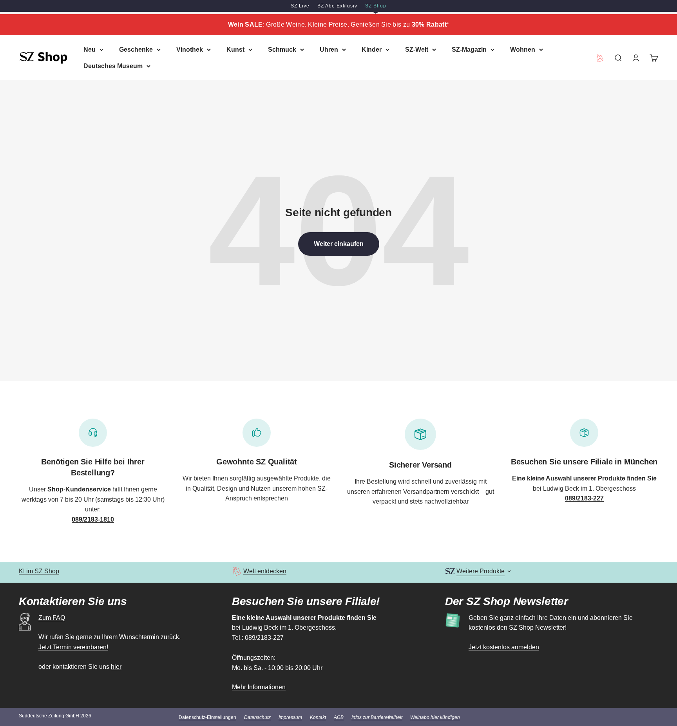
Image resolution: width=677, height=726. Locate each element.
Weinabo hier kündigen (435, 717)
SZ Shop (375, 6)
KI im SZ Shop (39, 571)
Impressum (290, 717)
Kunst (235, 49)
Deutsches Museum (113, 65)
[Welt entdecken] (237, 571)
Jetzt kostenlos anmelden (504, 647)
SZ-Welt (416, 49)
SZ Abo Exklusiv (337, 6)
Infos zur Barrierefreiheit (376, 717)
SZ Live (300, 6)
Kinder (372, 49)
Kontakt (318, 717)
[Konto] (636, 57)
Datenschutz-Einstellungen (207, 717)
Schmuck (282, 49)
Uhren (329, 49)
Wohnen (522, 49)
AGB (339, 717)
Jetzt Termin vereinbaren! (73, 647)
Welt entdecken (264, 571)
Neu (89, 49)
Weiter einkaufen (339, 243)
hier (116, 666)
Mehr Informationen (259, 687)
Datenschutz (257, 717)
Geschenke (136, 49)
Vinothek (189, 49)
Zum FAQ (51, 617)
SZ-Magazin (469, 49)
